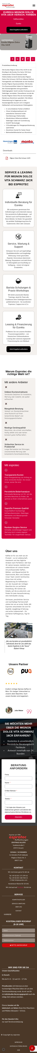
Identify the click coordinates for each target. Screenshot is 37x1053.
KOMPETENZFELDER (18, 899)
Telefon (7, 799)
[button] (34, 5)
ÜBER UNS (18, 907)
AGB (18, 1050)
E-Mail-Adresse (10, 791)
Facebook (20, 887)
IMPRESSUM (18, 1042)
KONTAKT (19, 911)
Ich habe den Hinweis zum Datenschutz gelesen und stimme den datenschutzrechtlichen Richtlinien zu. (18, 809)
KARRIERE (7, 914)
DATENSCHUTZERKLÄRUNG (18, 1046)
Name (7, 783)
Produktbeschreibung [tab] (9, 65)
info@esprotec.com (21, 880)
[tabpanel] (18, 101)
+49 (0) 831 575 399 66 (20, 875)
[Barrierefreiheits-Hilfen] (32, 1048)
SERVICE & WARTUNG (18, 903)
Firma (7, 774)
